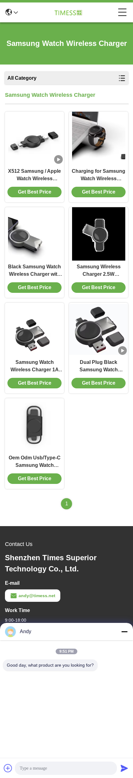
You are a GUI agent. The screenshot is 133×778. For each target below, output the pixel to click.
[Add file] (8, 768)
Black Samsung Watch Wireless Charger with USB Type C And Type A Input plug (34, 271)
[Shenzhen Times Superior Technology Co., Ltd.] (68, 12)
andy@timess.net (37, 595)
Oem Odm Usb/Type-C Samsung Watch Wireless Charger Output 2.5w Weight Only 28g (35, 462)
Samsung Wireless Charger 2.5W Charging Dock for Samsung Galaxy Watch (99, 271)
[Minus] (124, 631)
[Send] (124, 768)
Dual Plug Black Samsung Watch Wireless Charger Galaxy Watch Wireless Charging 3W (98, 366)
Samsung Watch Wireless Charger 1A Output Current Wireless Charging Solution (35, 366)
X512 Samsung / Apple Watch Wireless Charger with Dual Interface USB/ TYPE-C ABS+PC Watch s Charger (34, 175)
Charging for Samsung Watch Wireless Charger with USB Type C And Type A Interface (98, 175)
